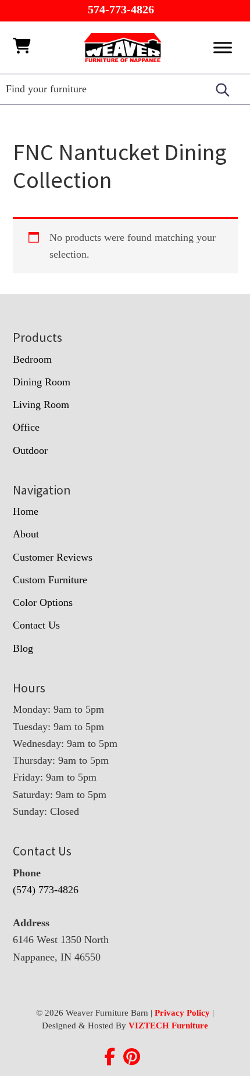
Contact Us (36, 625)
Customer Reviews (52, 557)
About (26, 534)
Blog (23, 648)
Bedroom (32, 359)
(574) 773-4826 (45, 890)
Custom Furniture (50, 580)
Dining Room (41, 382)
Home (25, 511)
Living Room (41, 404)
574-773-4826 (121, 9)
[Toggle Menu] (222, 47)
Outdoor (30, 450)
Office (26, 427)
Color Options (43, 602)
